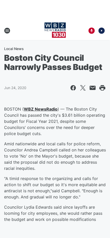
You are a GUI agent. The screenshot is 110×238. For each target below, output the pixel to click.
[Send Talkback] (92, 31)
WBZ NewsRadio (41, 109)
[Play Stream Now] (101, 31)
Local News (14, 48)
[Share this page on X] (82, 87)
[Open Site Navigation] (7, 31)
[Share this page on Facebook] (73, 87)
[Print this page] (102, 87)
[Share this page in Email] (92, 87)
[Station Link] (55, 30)
